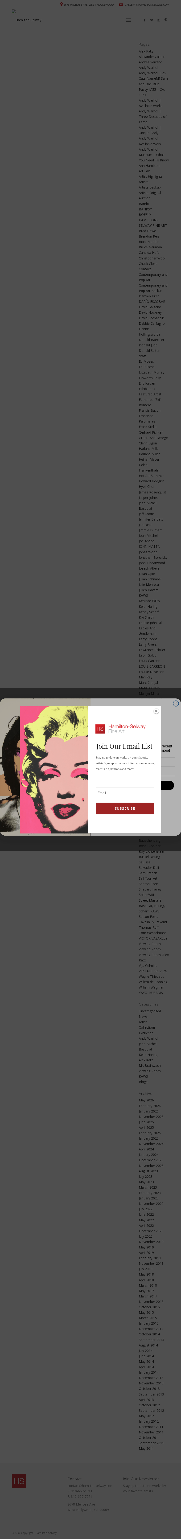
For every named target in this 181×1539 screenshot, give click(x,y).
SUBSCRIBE (125, 808)
